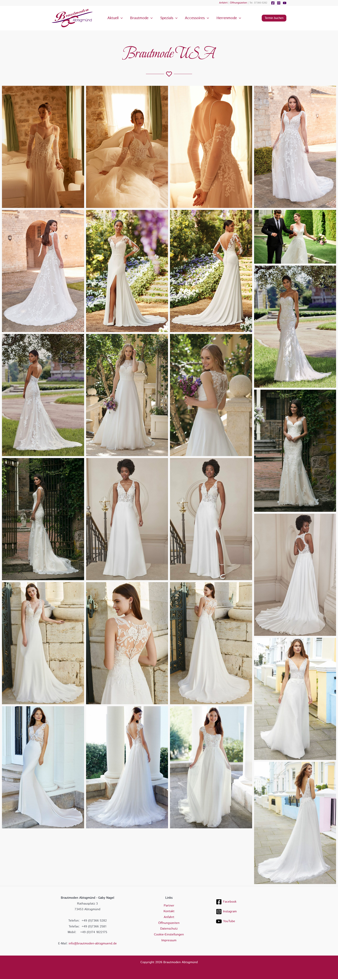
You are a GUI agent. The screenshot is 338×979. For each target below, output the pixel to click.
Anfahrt (223, 3)
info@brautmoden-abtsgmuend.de (93, 943)
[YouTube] (284, 3)
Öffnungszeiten (238, 3)
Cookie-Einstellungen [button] (169, 934)
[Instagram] (278, 3)
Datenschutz (169, 928)
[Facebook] (273, 3)
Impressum (168, 940)
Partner (169, 905)
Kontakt (169, 911)
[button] (121, 18)
